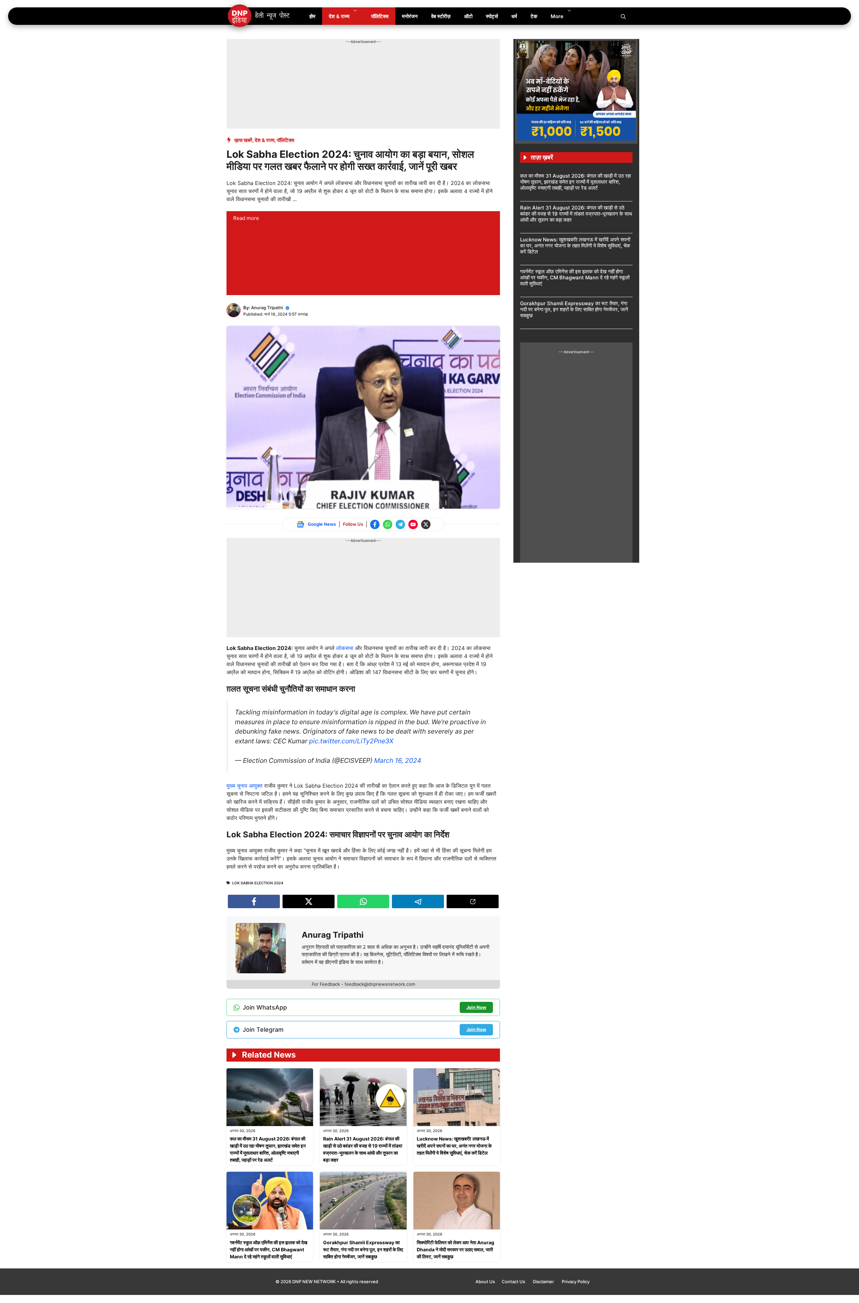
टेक (533, 16)
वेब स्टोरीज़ (441, 16)
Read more (246, 218)
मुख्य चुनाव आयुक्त (245, 785)
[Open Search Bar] (623, 16)
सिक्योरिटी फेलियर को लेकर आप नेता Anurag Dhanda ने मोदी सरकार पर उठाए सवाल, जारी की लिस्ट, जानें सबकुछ (455, 1249)
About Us (485, 1281)
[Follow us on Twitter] (426, 524)
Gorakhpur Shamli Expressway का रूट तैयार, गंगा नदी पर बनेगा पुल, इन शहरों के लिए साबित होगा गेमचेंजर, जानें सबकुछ (363, 1249)
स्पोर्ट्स (492, 16)
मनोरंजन (410, 16)
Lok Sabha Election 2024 (257, 883)
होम (312, 16)
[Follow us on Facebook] (375, 524)
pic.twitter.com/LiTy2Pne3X (351, 741)
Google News (322, 524)
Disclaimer (544, 1281)
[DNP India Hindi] (259, 16)
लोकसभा (345, 648)
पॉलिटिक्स (380, 16)
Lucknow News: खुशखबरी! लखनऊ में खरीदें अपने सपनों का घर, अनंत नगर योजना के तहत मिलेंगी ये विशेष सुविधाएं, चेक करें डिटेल (454, 1146)
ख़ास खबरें (243, 140)
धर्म (514, 16)
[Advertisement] (348, 60)
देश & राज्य (339, 16)
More (557, 16)
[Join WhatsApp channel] (387, 524)
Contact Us (514, 1281)
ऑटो (468, 16)
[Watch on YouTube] (413, 524)
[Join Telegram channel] (400, 524)
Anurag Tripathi (267, 307)
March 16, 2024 (397, 760)
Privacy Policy (576, 1281)
